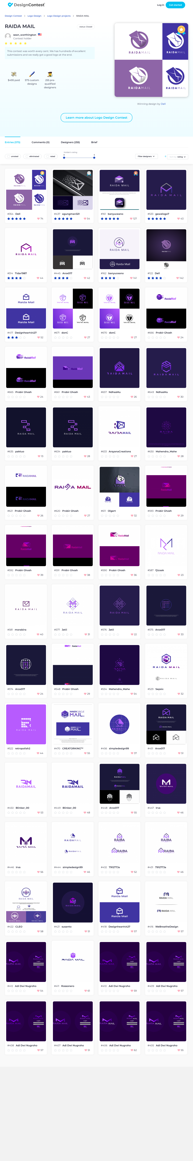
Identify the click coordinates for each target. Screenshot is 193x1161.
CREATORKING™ (72, 748)
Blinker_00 (22, 808)
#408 (10, 1045)
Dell (163, 103)
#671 (57, 332)
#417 (10, 332)
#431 (151, 867)
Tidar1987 (21, 273)
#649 (151, 392)
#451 (151, 748)
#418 (104, 926)
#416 (151, 926)
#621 (10, 510)
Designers (70, 142)
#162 (104, 273)
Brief (94, 142)
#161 (103, 213)
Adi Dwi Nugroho (25, 986)
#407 (57, 1045)
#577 (57, 629)
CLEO (18, 927)
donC (65, 333)
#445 (57, 273)
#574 (10, 689)
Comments (41, 142)
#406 (104, 1045)
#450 (10, 807)
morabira (20, 630)
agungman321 (71, 214)
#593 (151, 510)
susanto (66, 927)
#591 (57, 570)
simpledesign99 (119, 748)
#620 (57, 510)
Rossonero (67, 986)
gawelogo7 (162, 214)
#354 (10, 213)
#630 (151, 451)
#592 (10, 570)
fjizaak (159, 570)
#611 (103, 510)
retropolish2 (22, 748)
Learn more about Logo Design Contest (96, 117)
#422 (10, 926)
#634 (57, 451)
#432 (104, 867)
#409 (151, 986)
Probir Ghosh (164, 333)
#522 (10, 748)
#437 (57, 213)
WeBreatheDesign (166, 927)
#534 (104, 689)
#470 (57, 748)
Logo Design (34, 16)
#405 (151, 1045)
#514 (10, 273)
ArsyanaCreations (120, 451)
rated (52, 156)
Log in (160, 4)
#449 (57, 807)
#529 (151, 689)
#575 (151, 629)
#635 (10, 451)
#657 (104, 392)
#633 (104, 451)
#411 (57, 986)
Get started (175, 4)
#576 (104, 629)
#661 (57, 392)
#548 (57, 689)
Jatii (64, 630)
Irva (158, 808)
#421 (57, 926)
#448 (104, 807)
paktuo (19, 451)
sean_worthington (24, 35)
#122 (150, 273)
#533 (151, 213)
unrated (14, 156)
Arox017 (67, 273)
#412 (10, 986)
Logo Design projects (59, 16)
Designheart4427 (26, 333)
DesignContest (26, 5)
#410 (104, 986)
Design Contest (13, 16)
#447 (151, 807)
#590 (104, 570)
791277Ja (114, 867)
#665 (10, 392)
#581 (10, 629)
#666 (151, 332)
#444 (57, 867)
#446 (10, 867)
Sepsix (159, 689)
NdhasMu (115, 392)
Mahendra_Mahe (166, 451)
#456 (104, 748)
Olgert (112, 511)
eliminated (34, 156)
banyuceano (115, 214)
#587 (151, 570)
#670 (104, 332)
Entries (12, 142)
